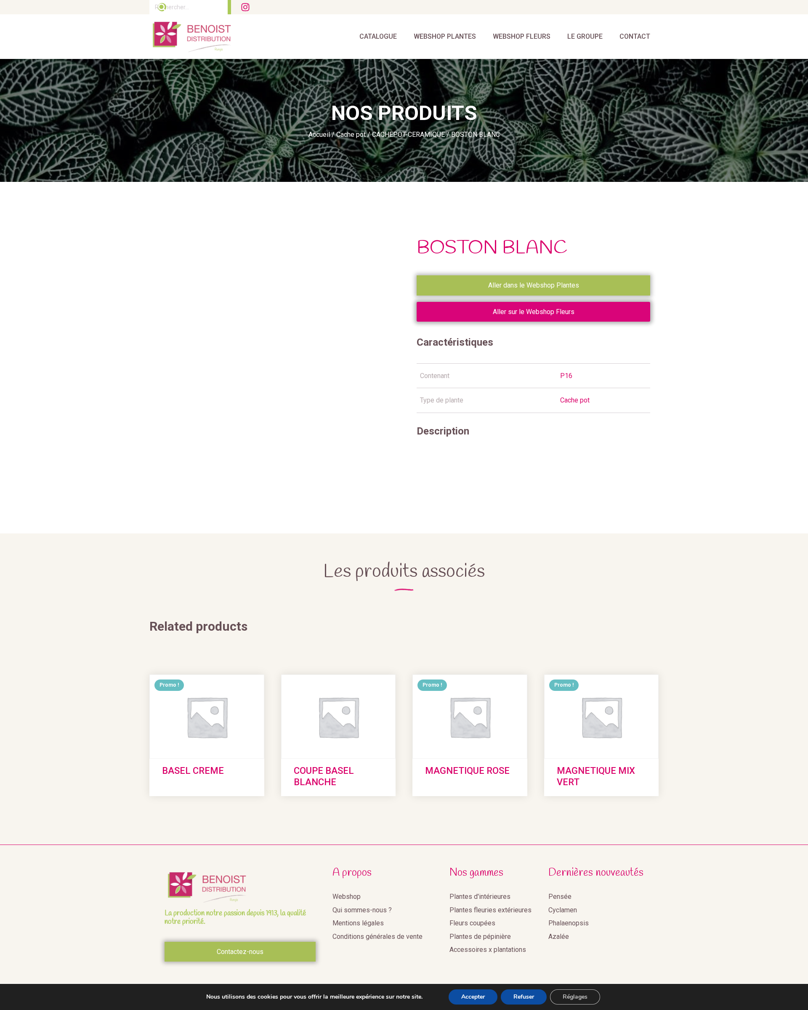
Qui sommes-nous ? (362, 910)
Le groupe (585, 36)
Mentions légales (358, 923)
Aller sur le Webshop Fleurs (533, 312)
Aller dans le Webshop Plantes (533, 285)
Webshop (346, 897)
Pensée (559, 897)
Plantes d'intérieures (479, 897)
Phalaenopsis (568, 923)
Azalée (558, 937)
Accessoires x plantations (487, 950)
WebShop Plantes (445, 36)
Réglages (575, 997)
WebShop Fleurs (521, 36)
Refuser (523, 997)
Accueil (319, 135)
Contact (634, 36)
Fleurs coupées (472, 923)
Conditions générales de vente (377, 937)
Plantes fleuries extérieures (490, 910)
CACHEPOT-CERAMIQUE (408, 135)
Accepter (473, 997)
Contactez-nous (240, 952)
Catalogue (378, 36)
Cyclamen (562, 910)
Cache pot (351, 135)
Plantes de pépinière (480, 937)
